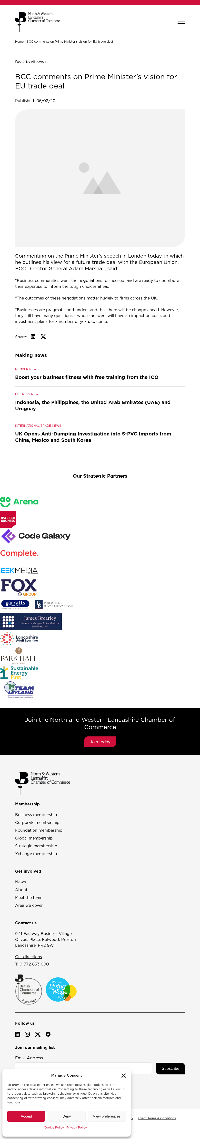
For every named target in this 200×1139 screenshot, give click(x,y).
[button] (123, 1075)
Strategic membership (36, 846)
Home (19, 41)
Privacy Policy (76, 1127)
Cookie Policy (54, 1127)
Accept (26, 1116)
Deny (66, 1116)
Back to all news (30, 62)
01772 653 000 (34, 964)
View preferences (107, 1116)
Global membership (34, 838)
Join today (100, 741)
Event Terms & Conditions (157, 1118)
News (20, 882)
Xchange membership (36, 853)
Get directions (28, 956)
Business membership (36, 814)
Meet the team (28, 897)
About (21, 889)
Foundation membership (38, 830)
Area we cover (29, 905)
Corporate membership (37, 822)
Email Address (29, 1058)
